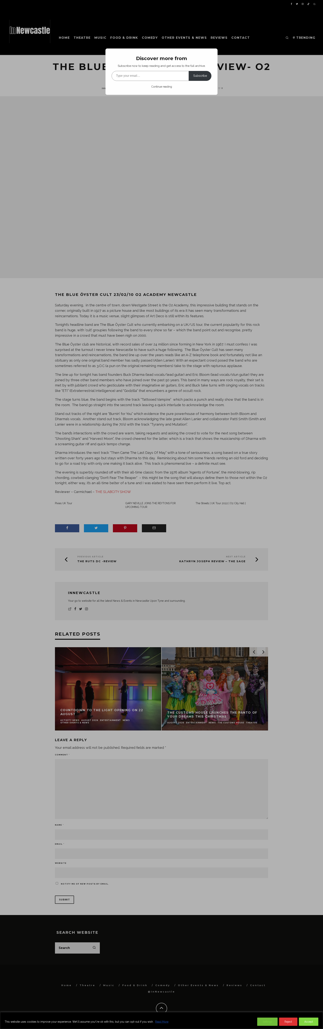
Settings (267, 1021)
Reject (288, 1021)
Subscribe (200, 75)
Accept (308, 1021)
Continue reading (161, 86)
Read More (161, 1021)
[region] (161, 1020)
